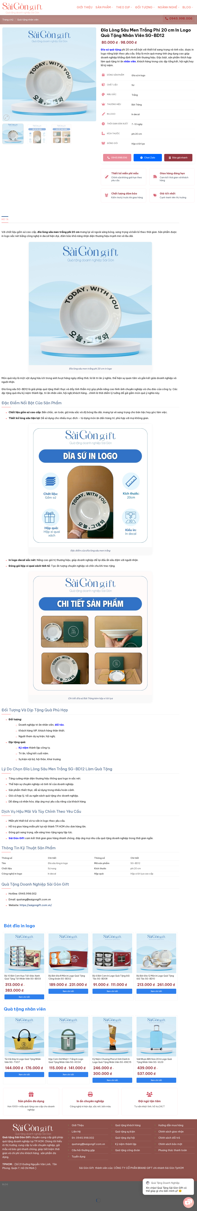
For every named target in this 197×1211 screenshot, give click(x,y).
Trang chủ (7, 19)
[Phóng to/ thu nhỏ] (12, 1193)
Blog (187, 7)
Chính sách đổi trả (169, 1137)
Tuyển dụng (79, 1156)
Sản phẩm (103, 7)
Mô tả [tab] (5, 219)
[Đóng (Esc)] (3, 1193)
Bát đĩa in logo (19, 925)
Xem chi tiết (24, 997)
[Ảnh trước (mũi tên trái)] (3, 1206)
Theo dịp (123, 7)
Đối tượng (144, 7)
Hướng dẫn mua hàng (170, 1125)
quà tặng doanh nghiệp (16, 1141)
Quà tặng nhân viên (27, 19)
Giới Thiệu (84, 7)
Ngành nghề (167, 7)
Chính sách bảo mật (170, 1144)
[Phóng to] (6, 118)
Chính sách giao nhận (171, 1131)
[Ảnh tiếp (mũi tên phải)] (12, 1206)
